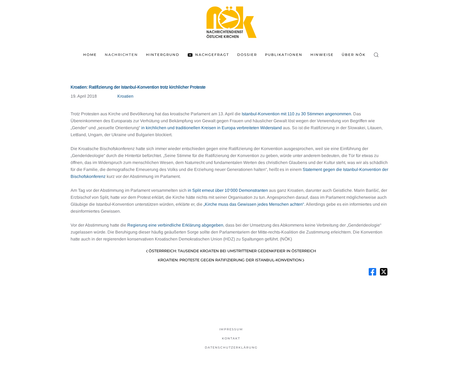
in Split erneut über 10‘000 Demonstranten (228, 190)
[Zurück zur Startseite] (231, 22)
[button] (376, 55)
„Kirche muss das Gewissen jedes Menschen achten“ (253, 204)
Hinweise (322, 54)
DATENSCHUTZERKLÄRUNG (231, 347)
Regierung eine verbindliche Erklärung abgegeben (175, 225)
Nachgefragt (212, 54)
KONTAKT (231, 338)
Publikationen (283, 54)
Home (90, 54)
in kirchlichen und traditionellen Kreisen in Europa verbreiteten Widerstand (211, 127)
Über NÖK (353, 54)
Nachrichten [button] (121, 54)
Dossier (247, 54)
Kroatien (125, 96)
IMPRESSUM (231, 329)
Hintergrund (162, 54)
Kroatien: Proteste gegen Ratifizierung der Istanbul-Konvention (230, 260)
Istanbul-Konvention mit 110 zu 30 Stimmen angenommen (296, 114)
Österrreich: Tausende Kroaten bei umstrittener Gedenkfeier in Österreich (232, 250)
